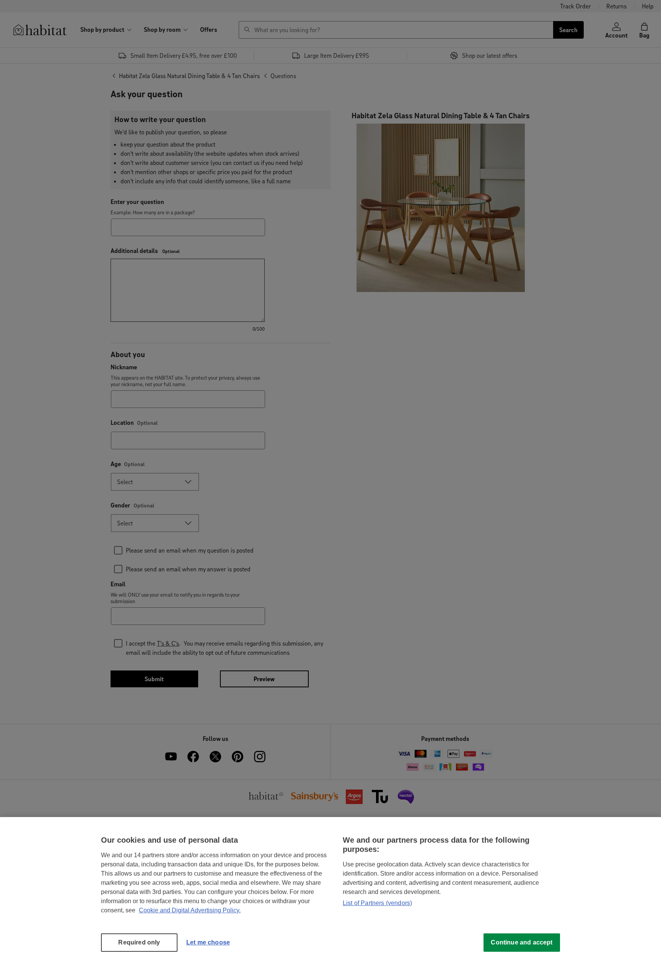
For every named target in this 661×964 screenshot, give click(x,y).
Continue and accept (521, 942)
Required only (139, 942)
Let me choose (208, 942)
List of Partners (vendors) (377, 903)
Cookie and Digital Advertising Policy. (190, 910)
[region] (330, 890)
